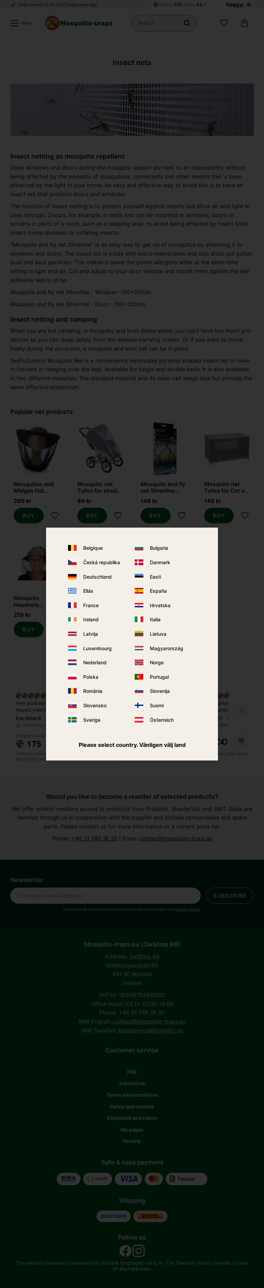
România (92, 691)
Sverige (91, 719)
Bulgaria (159, 548)
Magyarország (166, 648)
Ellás (88, 591)
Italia (155, 619)
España (158, 591)
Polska (90, 676)
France (91, 605)
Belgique (93, 548)
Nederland (95, 662)
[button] (19, 23)
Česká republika (101, 562)
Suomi (157, 705)
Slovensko (95, 705)
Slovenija (160, 691)
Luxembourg (97, 648)
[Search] (187, 23)
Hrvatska (160, 605)
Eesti (155, 576)
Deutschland (97, 576)
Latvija (90, 634)
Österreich (162, 719)
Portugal (159, 676)
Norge (157, 662)
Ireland (91, 619)
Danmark (160, 562)
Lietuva (158, 634)
